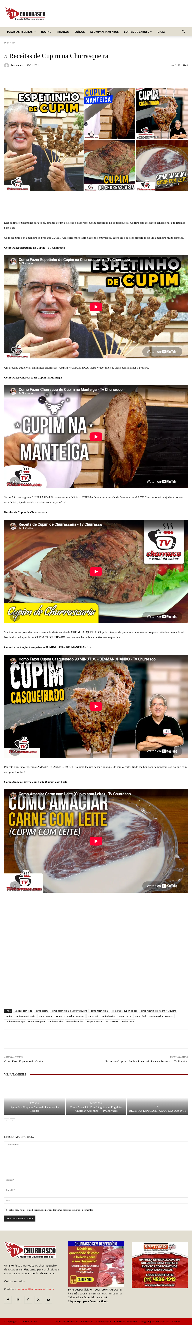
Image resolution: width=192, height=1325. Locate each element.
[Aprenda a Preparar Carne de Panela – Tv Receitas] (34, 1097)
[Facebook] (8, 1300)
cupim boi (93, 1016)
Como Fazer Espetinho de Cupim (23, 1061)
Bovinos (34, 1103)
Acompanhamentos (104, 32)
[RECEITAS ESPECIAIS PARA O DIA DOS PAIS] (157, 1097)
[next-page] (12, 1120)
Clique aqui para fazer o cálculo (88, 1301)
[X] (38, 1300)
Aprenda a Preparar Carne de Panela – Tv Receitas (34, 1109)
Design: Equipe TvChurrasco (154, 1321)
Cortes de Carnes (136, 32)
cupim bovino (108, 1016)
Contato (176, 1321)
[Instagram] (18, 1299)
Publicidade (87, 1321)
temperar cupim (94, 1021)
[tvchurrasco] (7, 65)
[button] (183, 32)
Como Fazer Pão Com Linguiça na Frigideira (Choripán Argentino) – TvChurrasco (96, 1109)
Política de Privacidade (66, 1321)
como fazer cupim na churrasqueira (158, 1010)
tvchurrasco (17, 65)
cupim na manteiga (15, 1021)
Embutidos (95, 1103)
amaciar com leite (23, 1010)
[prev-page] (6, 1120)
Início (7, 42)
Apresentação (103, 1321)
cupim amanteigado (25, 1016)
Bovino (46, 32)
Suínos (80, 32)
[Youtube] (48, 1300)
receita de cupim (74, 1021)
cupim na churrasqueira (161, 1016)
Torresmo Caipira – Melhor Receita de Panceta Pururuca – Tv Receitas (147, 1061)
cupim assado (45, 1016)
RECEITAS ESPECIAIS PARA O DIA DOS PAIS (157, 1110)
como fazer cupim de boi (124, 1010)
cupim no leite (56, 1021)
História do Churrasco (125, 1321)
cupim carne (125, 1016)
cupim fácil (140, 1016)
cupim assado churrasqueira (70, 1016)
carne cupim (42, 1010)
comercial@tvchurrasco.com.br (34, 1289)
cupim (9, 1016)
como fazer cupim (100, 1010)
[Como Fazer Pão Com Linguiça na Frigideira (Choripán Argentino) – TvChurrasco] (96, 1097)
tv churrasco (112, 1021)
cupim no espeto (36, 1021)
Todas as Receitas (20, 32)
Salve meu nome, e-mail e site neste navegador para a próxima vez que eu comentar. (51, 1209)
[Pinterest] (28, 1300)
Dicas (161, 32)
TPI (13, 42)
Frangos (63, 32)
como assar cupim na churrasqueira (69, 1010)
